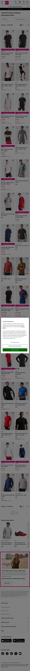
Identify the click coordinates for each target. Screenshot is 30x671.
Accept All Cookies (15, 349)
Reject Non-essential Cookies (15, 346)
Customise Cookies (15, 342)
